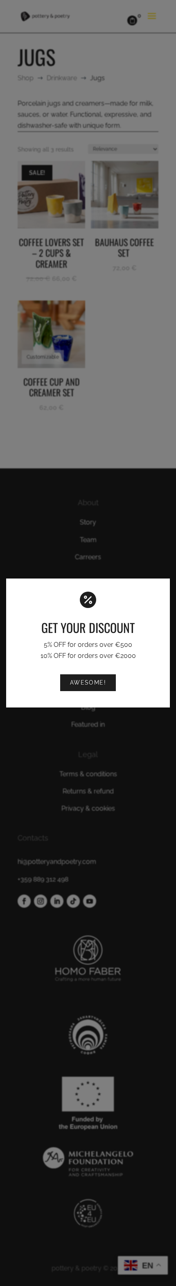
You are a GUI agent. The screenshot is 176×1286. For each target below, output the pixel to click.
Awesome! (88, 682)
